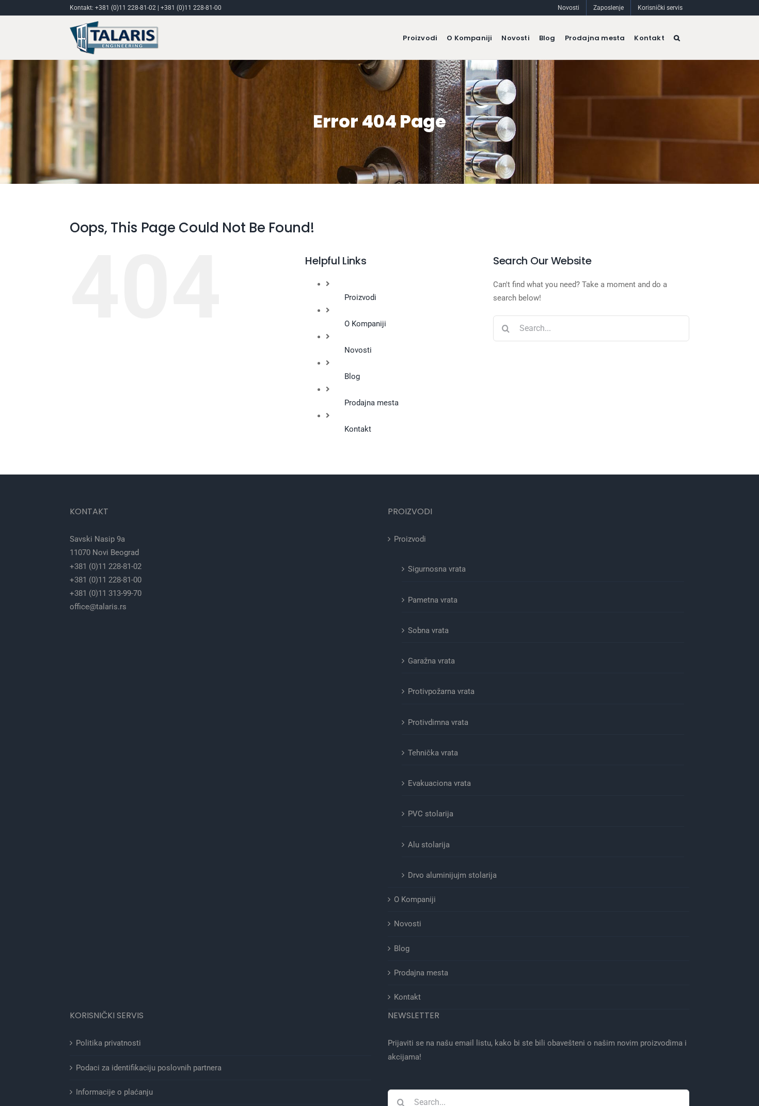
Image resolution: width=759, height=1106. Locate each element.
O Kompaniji (365, 323)
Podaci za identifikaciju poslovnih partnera (149, 1067)
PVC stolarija (430, 813)
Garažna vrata (431, 661)
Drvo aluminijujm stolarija (452, 875)
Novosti (358, 350)
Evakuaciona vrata (439, 783)
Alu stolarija (429, 844)
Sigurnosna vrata (437, 569)
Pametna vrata (432, 600)
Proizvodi (360, 297)
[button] (677, 37)
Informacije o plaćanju (114, 1092)
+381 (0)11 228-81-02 (125, 7)
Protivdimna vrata (438, 722)
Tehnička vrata (433, 752)
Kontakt (357, 429)
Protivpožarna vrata (441, 691)
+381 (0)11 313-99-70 (105, 593)
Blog (352, 376)
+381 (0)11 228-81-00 (191, 7)
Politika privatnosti (108, 1043)
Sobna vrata (428, 630)
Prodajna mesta (371, 402)
